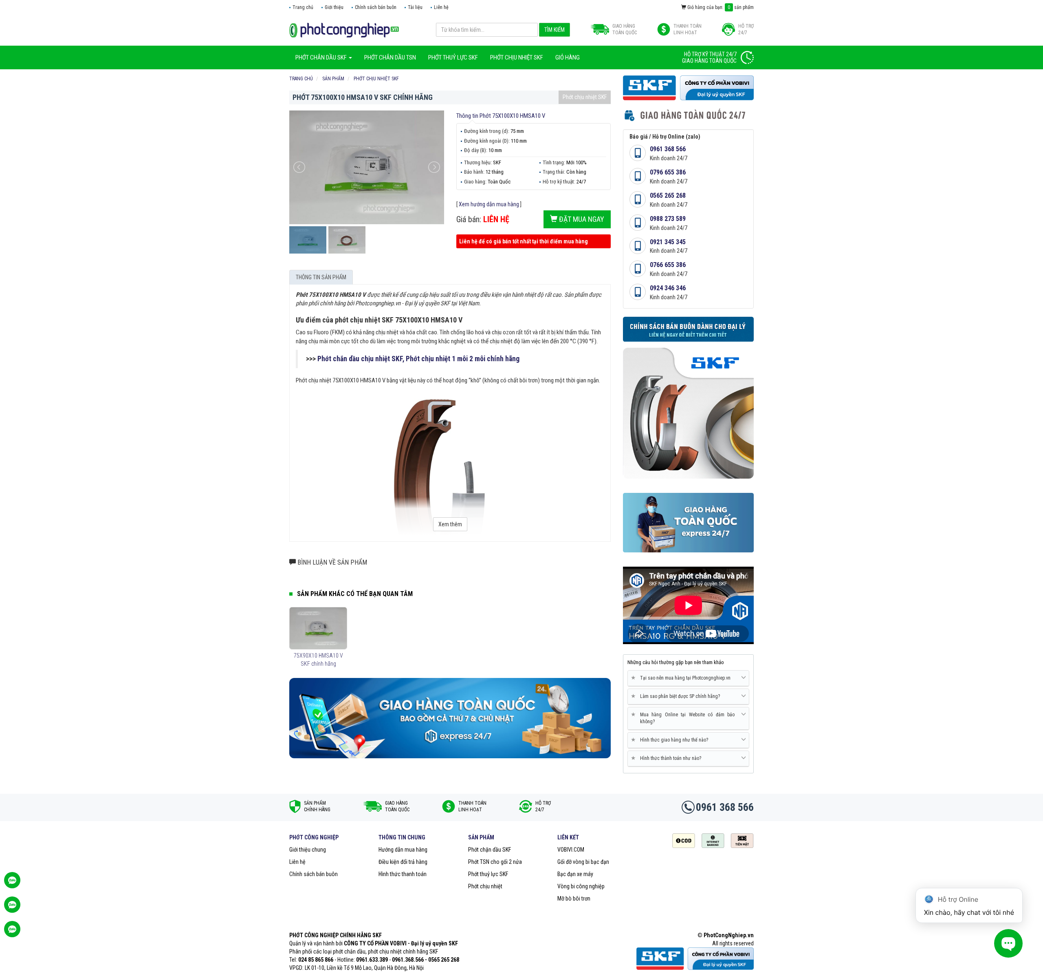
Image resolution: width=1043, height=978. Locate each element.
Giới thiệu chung (307, 849)
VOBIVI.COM (570, 849)
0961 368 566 (668, 149)
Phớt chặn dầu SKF (489, 849)
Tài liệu (415, 7)
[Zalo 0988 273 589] (12, 933)
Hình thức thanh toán (402, 874)
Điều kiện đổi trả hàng (402, 862)
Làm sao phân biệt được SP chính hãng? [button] (677, 696)
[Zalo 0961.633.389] (12, 884)
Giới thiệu (334, 7)
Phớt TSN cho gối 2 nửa (495, 862)
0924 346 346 (668, 288)
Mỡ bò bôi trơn (573, 898)
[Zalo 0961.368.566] (12, 908)
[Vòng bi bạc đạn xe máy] (344, 29)
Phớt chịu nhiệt (485, 886)
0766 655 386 (668, 265)
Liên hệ (441, 7)
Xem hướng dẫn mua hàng (489, 204)
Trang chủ (303, 7)
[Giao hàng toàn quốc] (450, 718)
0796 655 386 (668, 172)
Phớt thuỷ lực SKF (488, 874)
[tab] (688, 678)
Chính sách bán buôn (375, 7)
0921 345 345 (668, 242)
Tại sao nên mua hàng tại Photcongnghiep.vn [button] (682, 678)
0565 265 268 (668, 195)
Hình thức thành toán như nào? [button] (667, 758)
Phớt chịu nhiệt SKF (585, 97)
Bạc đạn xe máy (575, 874)
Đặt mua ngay (580, 219)
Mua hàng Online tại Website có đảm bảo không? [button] (684, 717)
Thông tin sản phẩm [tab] (321, 277)
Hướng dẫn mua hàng (402, 849)
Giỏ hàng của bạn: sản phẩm (720, 7)
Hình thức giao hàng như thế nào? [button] (671, 740)
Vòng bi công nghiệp (581, 886)
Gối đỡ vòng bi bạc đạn (583, 862)
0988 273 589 (668, 219)
